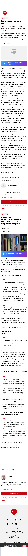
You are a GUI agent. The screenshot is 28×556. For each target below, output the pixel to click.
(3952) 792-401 (10, 533)
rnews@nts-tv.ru (14, 536)
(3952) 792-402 (16, 535)
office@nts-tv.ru (17, 533)
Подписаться (14, 202)
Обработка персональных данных (14, 531)
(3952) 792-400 (16, 537)
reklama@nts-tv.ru (14, 538)
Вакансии (11, 528)
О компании (4, 528)
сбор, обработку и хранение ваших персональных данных (13, 207)
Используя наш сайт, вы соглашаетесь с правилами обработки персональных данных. (10, 547)
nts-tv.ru (3, 541)
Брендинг (17, 528)
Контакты (23, 528)
